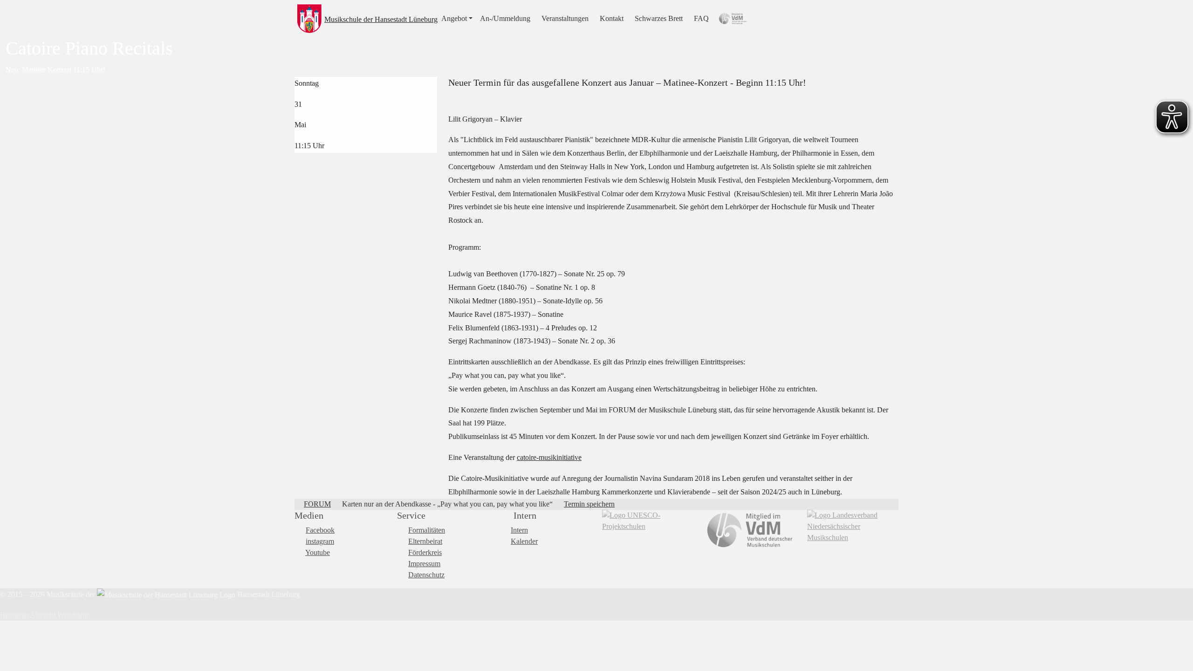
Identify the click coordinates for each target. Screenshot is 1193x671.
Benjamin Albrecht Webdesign (45, 615)
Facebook (320, 530)
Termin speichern (589, 504)
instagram (320, 541)
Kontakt (612, 18)
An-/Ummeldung (505, 18)
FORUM (317, 504)
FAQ (701, 18)
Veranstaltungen (565, 18)
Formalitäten (426, 530)
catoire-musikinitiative (549, 457)
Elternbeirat (425, 541)
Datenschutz (426, 575)
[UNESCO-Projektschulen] (647, 521)
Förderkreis (425, 552)
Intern (519, 530)
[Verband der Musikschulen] (750, 530)
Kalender (524, 541)
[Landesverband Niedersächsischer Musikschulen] (852, 526)
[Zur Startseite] (309, 19)
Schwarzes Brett (659, 18)
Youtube (317, 552)
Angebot (454, 18)
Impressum (424, 564)
